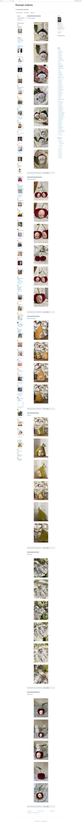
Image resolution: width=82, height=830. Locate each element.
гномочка (59, 59)
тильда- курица (61, 112)
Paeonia (19, 420)
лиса (59, 83)
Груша (29, 415)
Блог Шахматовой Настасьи (20, 455)
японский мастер (61, 131)
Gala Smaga (20, 110)
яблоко (59, 128)
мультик (59, 90)
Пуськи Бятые (20, 56)
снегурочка (60, 107)
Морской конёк (60, 89)
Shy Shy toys (20, 451)
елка (59, 71)
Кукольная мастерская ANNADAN (20, 27)
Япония (59, 129)
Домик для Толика (23, 308)
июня (60, 146)
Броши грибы (31, 18)
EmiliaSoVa (19, 221)
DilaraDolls (19, 241)
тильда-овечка (60, 117)
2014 (59, 156)
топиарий (60, 118)
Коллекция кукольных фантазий (19, 441)
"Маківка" (23, 334)
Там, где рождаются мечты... (20, 166)
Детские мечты (20, 176)
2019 (59, 149)
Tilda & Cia (19, 341)
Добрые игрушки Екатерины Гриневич (21, 88)
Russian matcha (24, 5)
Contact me (32, 12)
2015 (59, 155)
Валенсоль (23, 422)
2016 (59, 153)
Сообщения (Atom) (36, 812)
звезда (59, 74)
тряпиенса (60, 119)
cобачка (59, 133)
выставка (60, 58)
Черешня (30, 694)
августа (60, 142)
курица (59, 82)
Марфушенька (23, 92)
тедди (59, 108)
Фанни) (23, 252)
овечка (59, 95)
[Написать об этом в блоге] (45, 172)
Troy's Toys (19, 410)
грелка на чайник (61, 60)
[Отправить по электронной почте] (43, 172)
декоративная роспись (60, 67)
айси (59, 49)
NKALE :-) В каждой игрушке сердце (20, 46)
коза (59, 76)
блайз (59, 53)
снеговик (59, 106)
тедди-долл (60, 109)
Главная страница (19, 12)
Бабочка (29, 554)
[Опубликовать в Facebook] (47, 172)
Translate (21, 20)
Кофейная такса (61, 77)
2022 (59, 140)
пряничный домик (61, 99)
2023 (59, 139)
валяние (59, 55)
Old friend (23, 178)
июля (60, 145)
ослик (59, 96)
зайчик (59, 72)
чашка (59, 125)
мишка (59, 88)
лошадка (59, 84)
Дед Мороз (23, 203)
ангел (59, 50)
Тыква (59, 120)
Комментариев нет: (39, 172)
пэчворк (59, 101)
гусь (59, 63)
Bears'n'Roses (20, 386)
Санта (59, 103)
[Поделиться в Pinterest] (48, 172)
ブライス (59, 135)
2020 (59, 148)
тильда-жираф (60, 113)
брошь (59, 54)
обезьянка (60, 93)
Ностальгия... (23, 50)
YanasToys (19, 370)
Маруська (23, 271)
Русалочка (60, 102)
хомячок (59, 123)
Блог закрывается (20, 325)
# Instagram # (23, 263)
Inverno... (23, 343)
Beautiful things (20, 314)
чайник (59, 124)
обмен (59, 94)
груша (59, 62)
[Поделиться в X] (46, 172)
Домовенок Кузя (61, 68)
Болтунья (19, 156)
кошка (59, 79)
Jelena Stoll (20, 294)
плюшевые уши (20, 269)
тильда (59, 111)
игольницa (60, 75)
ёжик (59, 70)
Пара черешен (31, 179)
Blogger (46, 821)
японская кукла (61, 130)
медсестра (60, 87)
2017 (59, 152)
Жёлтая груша (31, 318)
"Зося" (19, 290)
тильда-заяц (60, 114)
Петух (59, 98)
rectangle (19, 260)
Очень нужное (26, 12)
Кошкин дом (20, 250)
